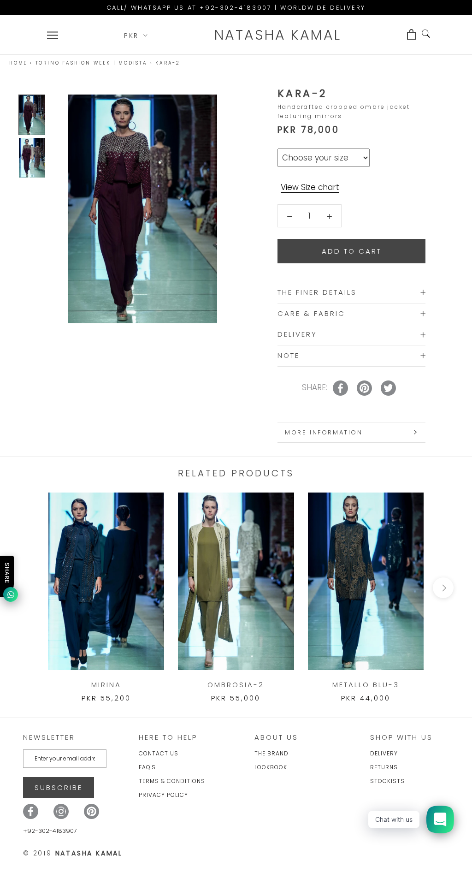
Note (288, 355)
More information (324, 432)
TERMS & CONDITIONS (172, 781)
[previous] (28, 587)
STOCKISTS (387, 781)
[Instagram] (61, 811)
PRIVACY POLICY (163, 795)
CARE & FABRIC (311, 313)
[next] (443, 587)
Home (18, 62)
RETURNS (384, 767)
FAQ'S (147, 767)
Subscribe (59, 787)
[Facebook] (30, 811)
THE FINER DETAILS (317, 292)
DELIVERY (297, 334)
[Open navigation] (52, 35)
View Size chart (310, 187)
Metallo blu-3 (365, 684)
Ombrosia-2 (235, 684)
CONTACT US (158, 753)
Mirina (106, 684)
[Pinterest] (91, 811)
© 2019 (73, 853)
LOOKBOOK (270, 767)
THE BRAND (271, 753)
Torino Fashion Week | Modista (91, 62)
